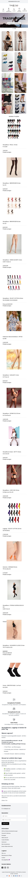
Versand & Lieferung (6, 833)
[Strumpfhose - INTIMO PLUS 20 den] (14, 400)
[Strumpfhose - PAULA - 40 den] (14, 131)
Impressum (4, 842)
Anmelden (5, 823)
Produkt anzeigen (7, 152)
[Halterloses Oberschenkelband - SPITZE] (14, 323)
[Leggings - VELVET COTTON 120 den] (14, 515)
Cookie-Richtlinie (5, 839)
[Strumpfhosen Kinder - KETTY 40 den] (14, 438)
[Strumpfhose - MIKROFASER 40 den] (14, 169)
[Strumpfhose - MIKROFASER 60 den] (14, 208)
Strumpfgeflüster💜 (6, 859)
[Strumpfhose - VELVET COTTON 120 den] (14, 285)
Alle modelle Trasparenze (14, 23)
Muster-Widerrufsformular (7, 846)
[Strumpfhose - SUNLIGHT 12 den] (14, 361)
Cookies (3, 857)
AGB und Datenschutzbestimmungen (10, 831)
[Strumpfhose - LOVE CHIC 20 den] (14, 477)
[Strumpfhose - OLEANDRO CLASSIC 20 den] (14, 632)
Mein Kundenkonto (6, 844)
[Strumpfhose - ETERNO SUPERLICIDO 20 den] (14, 592)
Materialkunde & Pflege (7, 855)
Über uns (4, 853)
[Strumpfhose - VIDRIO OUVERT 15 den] (14, 246)
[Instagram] (5, 867)
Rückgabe (4, 835)
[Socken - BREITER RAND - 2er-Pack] (14, 672)
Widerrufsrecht (5, 837)
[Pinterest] (8, 867)
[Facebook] (2, 867)
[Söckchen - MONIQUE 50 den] (14, 553)
